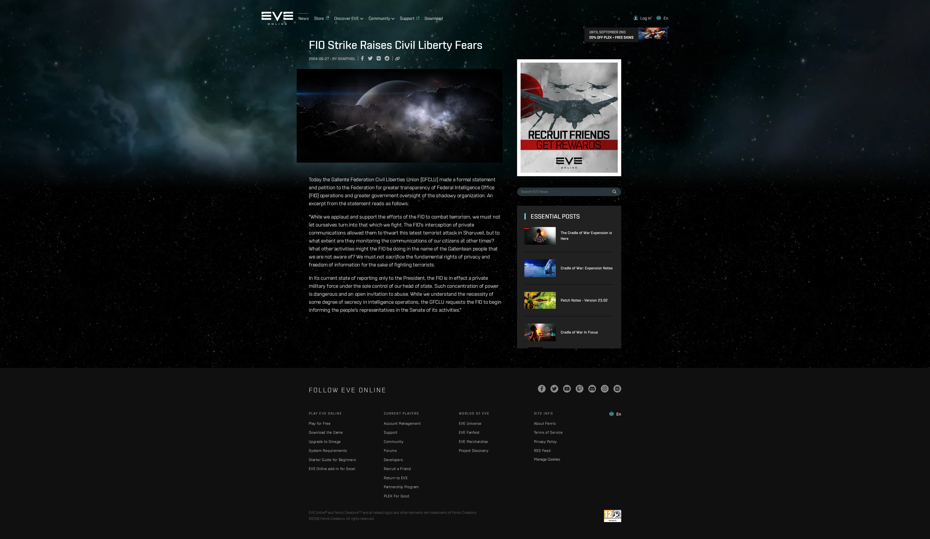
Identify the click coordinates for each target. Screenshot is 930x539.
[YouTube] (567, 389)
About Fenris (545, 423)
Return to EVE (396, 478)
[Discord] (592, 389)
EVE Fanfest (469, 432)
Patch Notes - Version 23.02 (584, 300)
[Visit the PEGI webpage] (612, 516)
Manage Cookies (547, 459)
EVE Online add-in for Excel (332, 469)
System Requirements (328, 450)
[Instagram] (605, 389)
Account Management (402, 423)
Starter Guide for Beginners (332, 460)
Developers (393, 460)
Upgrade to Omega (325, 442)
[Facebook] (542, 389)
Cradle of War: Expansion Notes (587, 268)
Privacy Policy (545, 442)
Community (393, 442)
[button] (642, 18)
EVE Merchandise (473, 442)
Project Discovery (473, 450)
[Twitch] (579, 389)
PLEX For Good (396, 496)
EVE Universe (470, 423)
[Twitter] (554, 389)
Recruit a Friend (397, 469)
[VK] (617, 389)
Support (390, 432)
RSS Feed (542, 450)
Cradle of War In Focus (579, 332)
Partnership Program (401, 487)
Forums (390, 450)
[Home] (277, 23)
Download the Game (326, 432)
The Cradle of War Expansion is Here (586, 235)
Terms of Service (548, 432)
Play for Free (320, 423)
